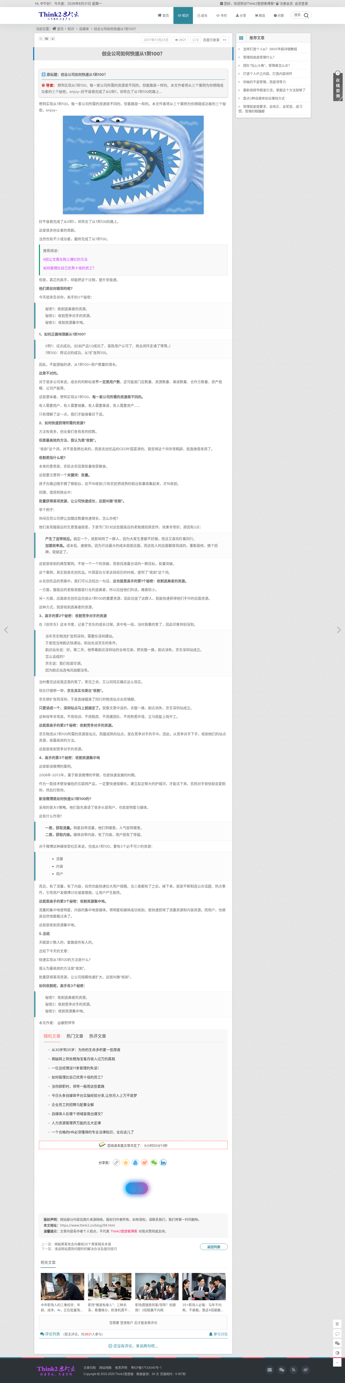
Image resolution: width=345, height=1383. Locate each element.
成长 (204, 15)
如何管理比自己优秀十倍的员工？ (69, 268)
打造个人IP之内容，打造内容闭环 (267, 74)
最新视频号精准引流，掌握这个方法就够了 (274, 90)
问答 (280, 15)
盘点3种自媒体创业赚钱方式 (264, 98)
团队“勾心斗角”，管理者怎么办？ (267, 65)
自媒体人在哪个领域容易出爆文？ (78, 1114)
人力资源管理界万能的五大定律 (76, 1123)
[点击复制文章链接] (116, 1162)
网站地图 (105, 1367)
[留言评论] (337, 1333)
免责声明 (121, 1367)
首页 (165, 15)
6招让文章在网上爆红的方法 (65, 259)
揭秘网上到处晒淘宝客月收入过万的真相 (83, 1059)
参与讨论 (221, 1334)
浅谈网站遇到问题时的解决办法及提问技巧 (85, 1249)
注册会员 (286, 3)
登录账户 (126, 1323)
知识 (185, 15)
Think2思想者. (124, 1374)
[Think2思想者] (281, 1370)
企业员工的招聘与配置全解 (73, 1104)
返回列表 (213, 1247)
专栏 (224, 15)
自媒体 (84, 29)
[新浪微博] (305, 1370)
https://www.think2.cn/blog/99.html (87, 1225)
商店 (262, 15)
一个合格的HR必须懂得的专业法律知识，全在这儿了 (93, 1132)
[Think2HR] (293, 1370)
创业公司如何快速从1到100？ (116, 29)
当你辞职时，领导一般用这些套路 (78, 1086)
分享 (243, 15)
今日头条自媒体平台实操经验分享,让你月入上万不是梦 (94, 1095)
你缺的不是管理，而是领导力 (264, 82)
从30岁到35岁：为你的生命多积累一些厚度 (86, 1050)
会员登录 (301, 3)
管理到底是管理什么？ (259, 57)
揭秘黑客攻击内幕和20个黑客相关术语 (82, 1244)
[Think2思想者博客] (58, 15)
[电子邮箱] (269, 1370)
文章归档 (90, 1367)
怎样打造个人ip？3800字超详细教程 (270, 49)
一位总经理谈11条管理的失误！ (76, 1068)
